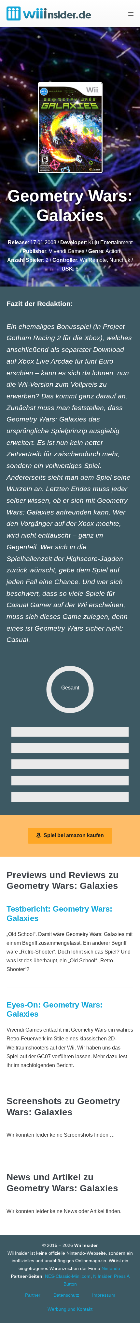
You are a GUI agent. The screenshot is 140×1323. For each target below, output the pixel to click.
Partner (32, 1295)
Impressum (103, 1295)
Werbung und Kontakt (70, 1309)
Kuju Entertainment (110, 242)
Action (112, 251)
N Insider (102, 1276)
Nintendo (111, 1268)
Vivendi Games (66, 251)
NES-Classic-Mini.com (68, 1276)
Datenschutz (66, 1295)
